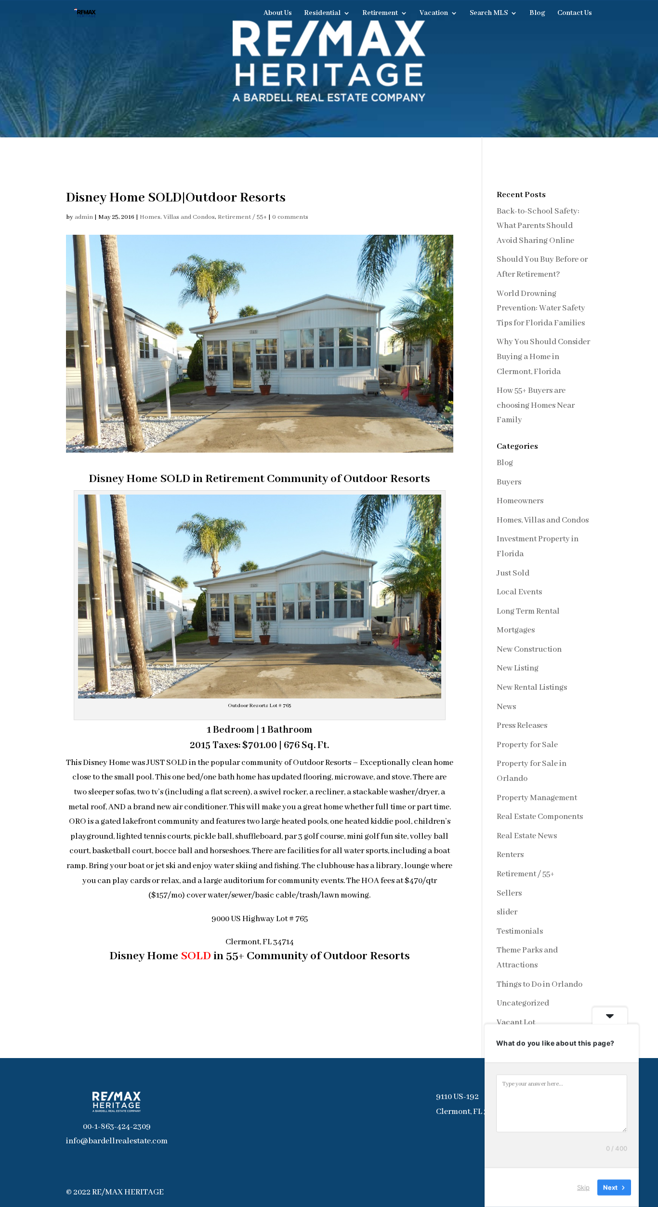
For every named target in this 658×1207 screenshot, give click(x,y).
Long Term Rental (528, 611)
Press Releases (522, 726)
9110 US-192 (457, 1097)
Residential (322, 13)
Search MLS (489, 13)
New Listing (518, 668)
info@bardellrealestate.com (117, 1141)
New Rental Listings (532, 688)
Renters (510, 855)
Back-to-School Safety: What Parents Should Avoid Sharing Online (538, 226)
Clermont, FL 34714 (470, 1112)
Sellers (509, 893)
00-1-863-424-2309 (117, 1127)
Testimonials (520, 931)
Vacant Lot (516, 1023)
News (506, 707)
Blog (537, 13)
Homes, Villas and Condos (177, 217)
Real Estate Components (540, 817)
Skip (583, 1187)
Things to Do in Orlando (539, 984)
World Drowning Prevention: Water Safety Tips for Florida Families (541, 308)
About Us (277, 13)
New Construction (529, 649)
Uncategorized (523, 1003)
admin (84, 217)
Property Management (537, 798)
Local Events (519, 592)
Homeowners (520, 501)
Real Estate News (527, 836)
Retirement (380, 13)
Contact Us (574, 13)
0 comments (290, 217)
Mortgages (516, 630)
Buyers (509, 482)
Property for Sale (527, 745)
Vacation (434, 13)
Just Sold (513, 573)
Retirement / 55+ (242, 217)
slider (507, 912)
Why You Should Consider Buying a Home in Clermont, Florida (543, 356)
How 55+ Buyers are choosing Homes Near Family (536, 405)
